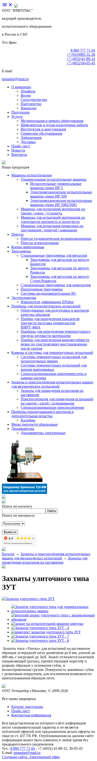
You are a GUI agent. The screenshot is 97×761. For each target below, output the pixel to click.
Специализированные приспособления (52, 407)
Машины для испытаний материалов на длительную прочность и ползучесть (53, 219)
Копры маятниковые (27, 247)
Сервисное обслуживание (41, 133)
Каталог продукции (27, 707)
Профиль (28, 91)
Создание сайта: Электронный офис (31, 757)
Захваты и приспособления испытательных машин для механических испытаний (52, 384)
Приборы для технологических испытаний (46, 306)
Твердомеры (21, 251)
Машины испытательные (31, 175)
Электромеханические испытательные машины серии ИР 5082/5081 (61, 203)
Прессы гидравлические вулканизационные (56, 239)
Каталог (8, 554)
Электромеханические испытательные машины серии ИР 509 (61, 194)
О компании (21, 87)
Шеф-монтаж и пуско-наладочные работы (54, 125)
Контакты (19, 155)
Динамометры (22, 429)
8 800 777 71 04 (22, 748)
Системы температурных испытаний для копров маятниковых (54, 367)
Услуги (17, 117)
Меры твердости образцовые (34, 424)
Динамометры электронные (43, 433)
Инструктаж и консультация (43, 129)
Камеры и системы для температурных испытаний (52, 353)
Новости (18, 150)
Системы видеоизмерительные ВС (49, 293)
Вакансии (28, 108)
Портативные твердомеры (42, 289)
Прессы (17, 234)
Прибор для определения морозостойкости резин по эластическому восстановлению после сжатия (55, 344)
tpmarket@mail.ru (15, 79)
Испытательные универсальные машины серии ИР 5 (55, 186)
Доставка (28, 142)
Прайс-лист (20, 146)
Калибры (28, 420)
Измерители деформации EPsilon (47, 302)
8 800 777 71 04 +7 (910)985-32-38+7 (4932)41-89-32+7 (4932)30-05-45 (81, 56)
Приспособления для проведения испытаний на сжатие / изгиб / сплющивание (57, 401)
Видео (26, 95)
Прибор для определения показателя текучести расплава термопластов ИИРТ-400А (50, 323)
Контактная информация (31, 715)
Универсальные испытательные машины (53, 179)
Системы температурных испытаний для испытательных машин (54, 359)
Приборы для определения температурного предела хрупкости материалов (55, 333)
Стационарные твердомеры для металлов (54, 255)
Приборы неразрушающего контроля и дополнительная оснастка (42, 414)
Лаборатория (31, 138)
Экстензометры (23, 298)
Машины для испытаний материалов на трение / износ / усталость (53, 211)
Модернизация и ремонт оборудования (52, 121)
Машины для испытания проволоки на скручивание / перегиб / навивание (52, 228)
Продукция (20, 112)
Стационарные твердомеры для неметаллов (56, 285)
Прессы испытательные (40, 243)
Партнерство (31, 104)
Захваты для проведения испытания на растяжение (44, 560)
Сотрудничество (34, 100)
